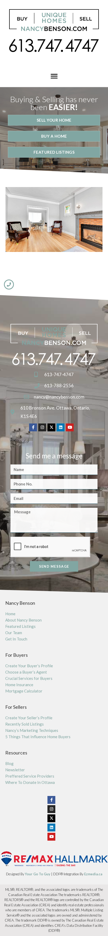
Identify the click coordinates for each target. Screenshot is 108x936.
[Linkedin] (60, 427)
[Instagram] (42, 427)
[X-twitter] (51, 427)
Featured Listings (20, 626)
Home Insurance (19, 684)
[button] (54, 76)
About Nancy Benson (23, 620)
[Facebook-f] (33, 427)
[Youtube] (70, 427)
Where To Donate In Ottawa (30, 782)
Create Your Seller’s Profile (28, 717)
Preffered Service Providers (29, 776)
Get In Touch (16, 639)
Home (10, 613)
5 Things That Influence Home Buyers (38, 736)
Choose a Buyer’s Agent (26, 672)
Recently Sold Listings (24, 724)
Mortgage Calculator (23, 691)
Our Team (13, 632)
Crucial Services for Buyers (28, 678)
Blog (9, 763)
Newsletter (15, 769)
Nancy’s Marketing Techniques (31, 730)
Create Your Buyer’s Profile (29, 665)
